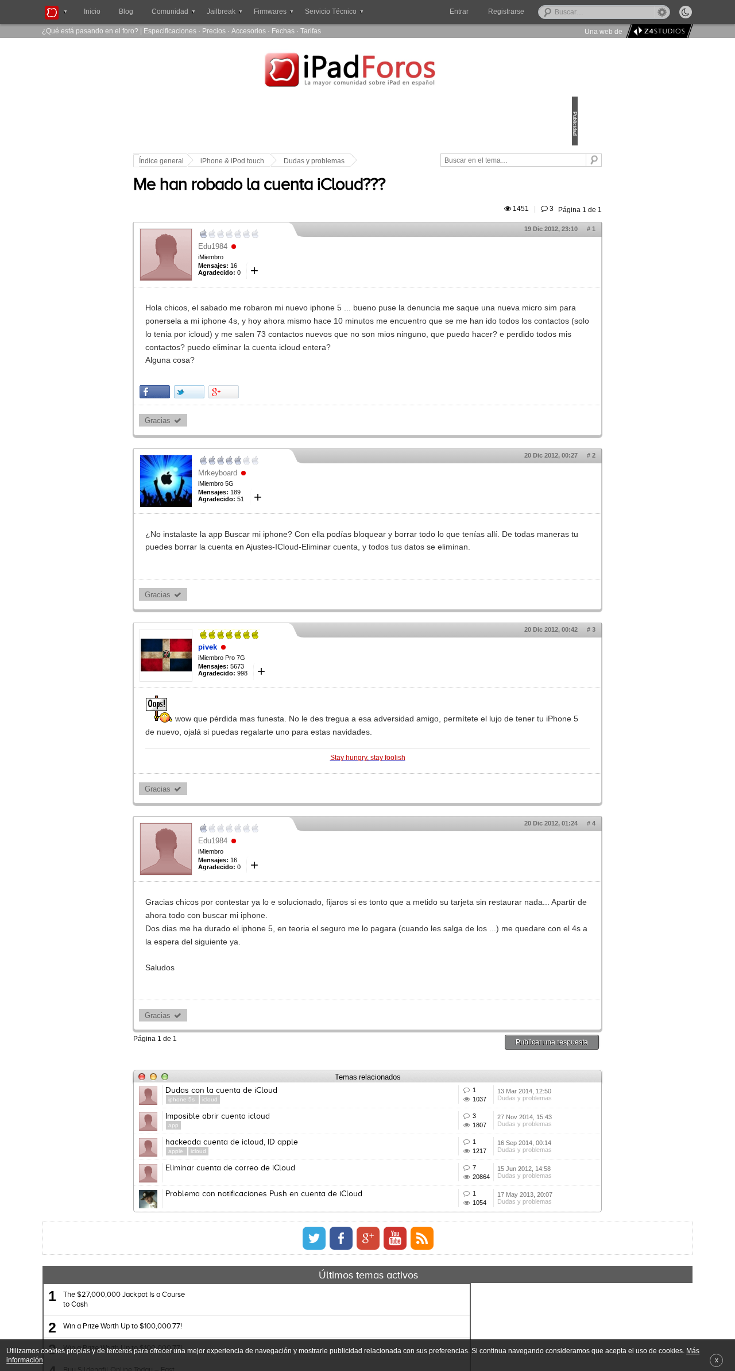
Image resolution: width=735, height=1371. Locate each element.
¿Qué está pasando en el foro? (90, 30)
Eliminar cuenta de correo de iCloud (310, 1297)
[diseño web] (657, 31)
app (253, 1221)
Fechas (283, 30)
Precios (214, 30)
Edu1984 (292, 259)
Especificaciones (170, 30)
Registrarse (543, 11)
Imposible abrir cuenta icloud (297, 1212)
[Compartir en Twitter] (269, 431)
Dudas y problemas (393, 161)
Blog (126, 11)
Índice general (241, 161)
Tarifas (310, 30)
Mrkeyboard (297, 512)
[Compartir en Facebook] (234, 431)
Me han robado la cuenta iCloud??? (339, 198)
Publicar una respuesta (472, 1121)
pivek (287, 699)
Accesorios (248, 30)
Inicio (92, 11)
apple (256, 1264)
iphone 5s (262, 1179)
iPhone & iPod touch (312, 161)
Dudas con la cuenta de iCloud (301, 1170)
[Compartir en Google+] (303, 431)
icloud (289, 1179)
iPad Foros (367, 71)
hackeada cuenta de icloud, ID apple (311, 1255)
